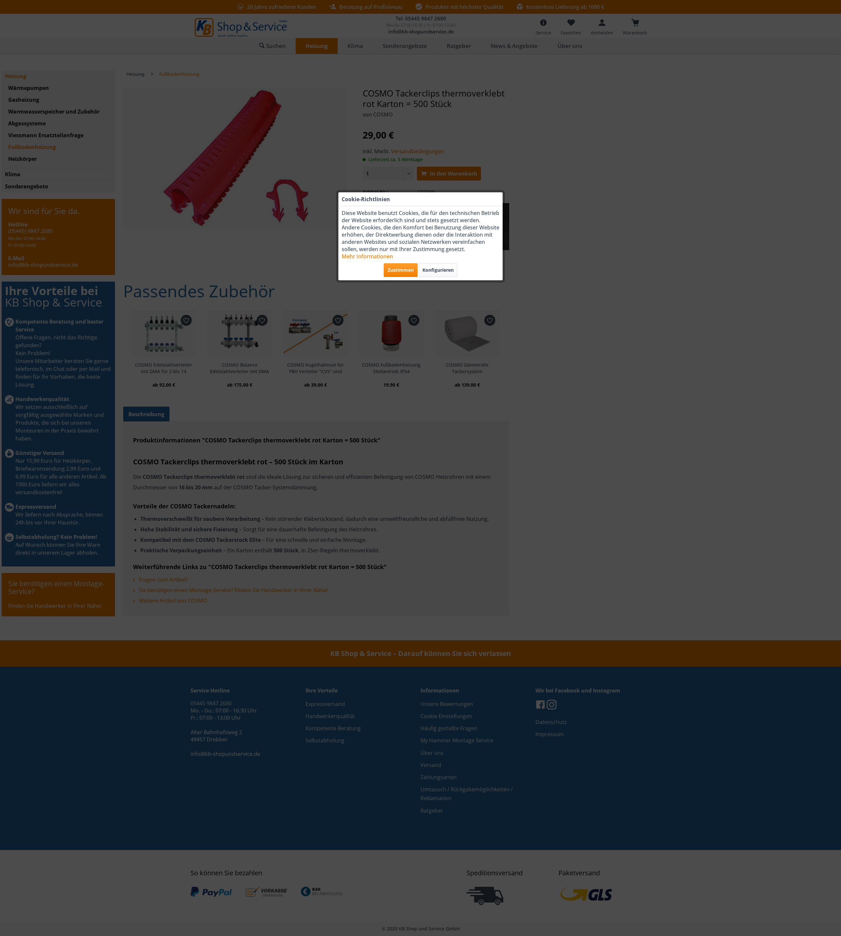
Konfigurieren (438, 270)
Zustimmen (401, 270)
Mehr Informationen (367, 256)
